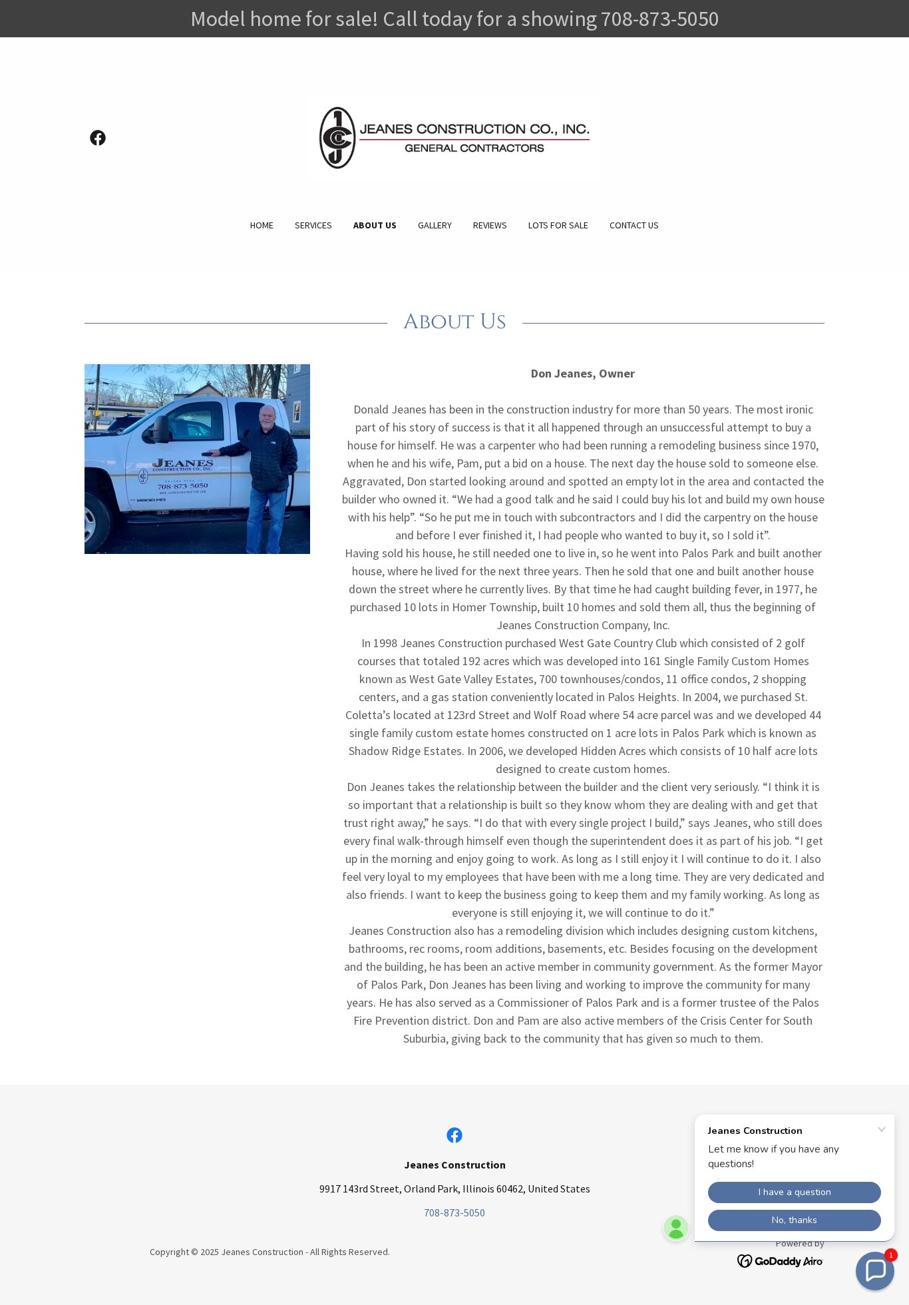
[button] (875, 1271)
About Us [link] (375, 225)
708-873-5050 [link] (454, 1212)
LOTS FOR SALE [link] (558, 225)
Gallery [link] (435, 225)
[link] (98, 138)
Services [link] (313, 225)
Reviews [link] (490, 225)
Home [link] (261, 225)
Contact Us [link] (634, 225)
